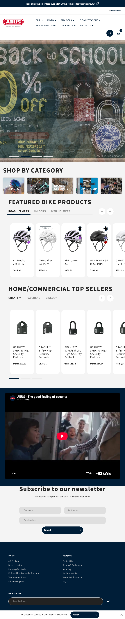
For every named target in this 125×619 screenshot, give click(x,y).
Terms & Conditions (17, 577)
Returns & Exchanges (72, 565)
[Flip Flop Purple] (105, 237)
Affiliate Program (16, 581)
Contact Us (67, 561)
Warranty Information (72, 577)
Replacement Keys (70, 573)
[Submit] (108, 601)
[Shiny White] (28, 233)
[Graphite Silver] (28, 237)
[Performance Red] (105, 242)
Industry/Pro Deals (17, 569)
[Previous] (102, 211)
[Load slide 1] (14, 157)
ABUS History (14, 561)
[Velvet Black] (28, 228)
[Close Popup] (121, 615)
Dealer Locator (15, 565)
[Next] (110, 211)
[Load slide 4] (48, 157)
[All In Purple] (28, 242)
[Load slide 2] (25, 157)
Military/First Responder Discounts (24, 573)
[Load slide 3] (37, 157)
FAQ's (65, 581)
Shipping (66, 569)
